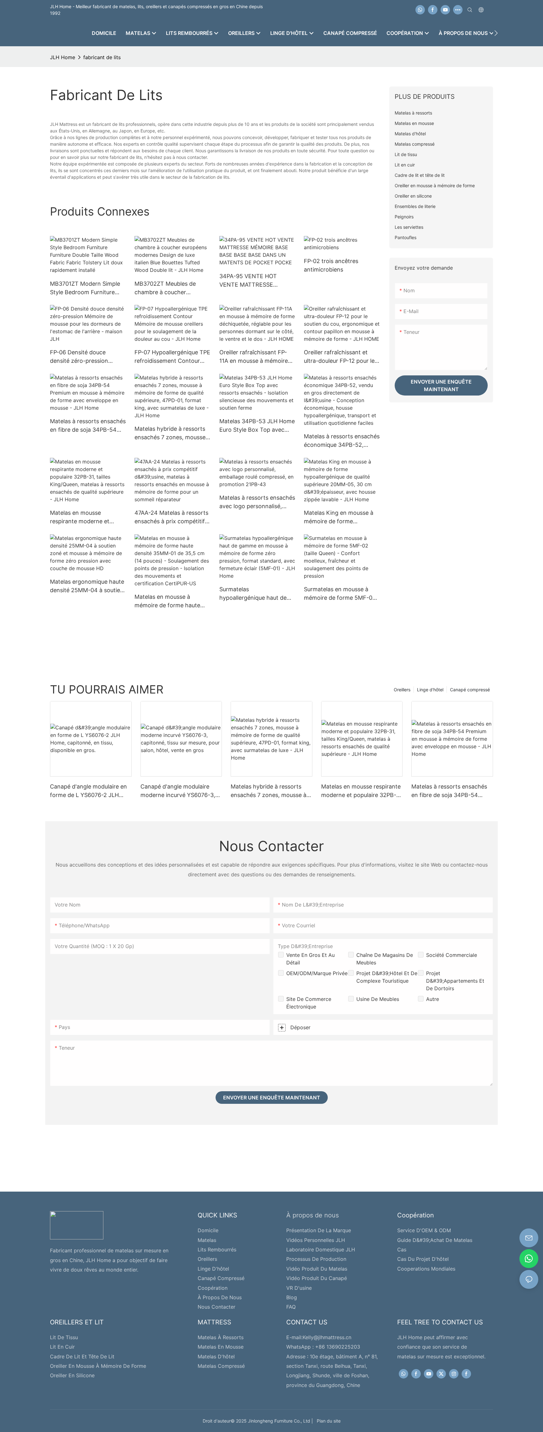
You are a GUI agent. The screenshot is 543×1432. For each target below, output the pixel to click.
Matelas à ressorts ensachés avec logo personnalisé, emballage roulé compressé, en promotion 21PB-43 (257, 502)
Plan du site (327, 1421)
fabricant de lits (102, 57)
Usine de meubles (377, 999)
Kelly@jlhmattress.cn (327, 1337)
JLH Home (62, 57)
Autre (432, 999)
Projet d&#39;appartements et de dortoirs (455, 980)
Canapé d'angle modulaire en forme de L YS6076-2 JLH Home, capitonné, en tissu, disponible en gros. (88, 791)
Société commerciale (451, 955)
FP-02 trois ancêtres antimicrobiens (331, 265)
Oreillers (402, 689)
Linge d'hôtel (430, 689)
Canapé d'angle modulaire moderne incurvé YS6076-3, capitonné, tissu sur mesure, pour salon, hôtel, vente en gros (177, 791)
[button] (496, 33)
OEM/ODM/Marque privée (317, 973)
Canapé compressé (470, 689)
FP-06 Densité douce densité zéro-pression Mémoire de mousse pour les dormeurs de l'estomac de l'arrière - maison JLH (84, 357)
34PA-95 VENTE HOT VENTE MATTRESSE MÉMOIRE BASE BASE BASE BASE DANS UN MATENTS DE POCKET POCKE (256, 281)
